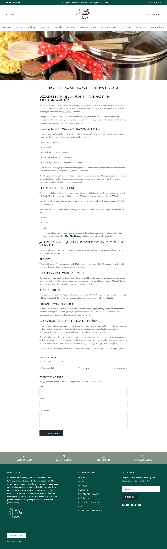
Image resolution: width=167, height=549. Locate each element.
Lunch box (45, 27)
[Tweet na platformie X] (49, 357)
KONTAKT (82, 477)
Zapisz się (129, 497)
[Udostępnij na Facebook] (52, 357)
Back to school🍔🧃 (25, 27)
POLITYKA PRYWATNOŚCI (89, 502)
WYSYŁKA (82, 485)
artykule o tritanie (106, 298)
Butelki (58, 27)
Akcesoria (141, 27)
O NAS (81, 481)
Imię (41, 386)
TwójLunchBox (17, 542)
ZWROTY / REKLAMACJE (89, 494)
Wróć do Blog (83, 368)
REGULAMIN (83, 498)
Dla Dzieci (126, 27)
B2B (80, 506)
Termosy (71, 27)
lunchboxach (67, 111)
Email (41, 398)
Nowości (7, 27)
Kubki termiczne (88, 27)
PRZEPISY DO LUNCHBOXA (90, 510)
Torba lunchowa (108, 27)
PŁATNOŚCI (83, 490)
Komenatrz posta (51, 433)
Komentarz (44, 410)
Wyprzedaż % (158, 27)
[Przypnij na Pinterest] (55, 357)
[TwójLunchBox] (83, 14)
